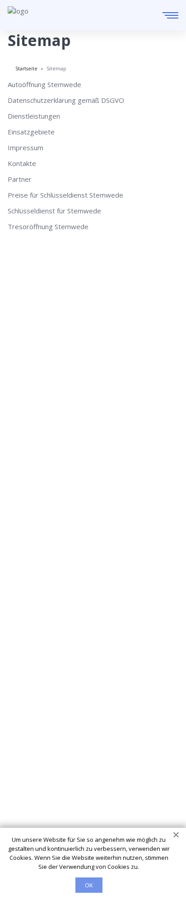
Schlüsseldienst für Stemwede (54, 210)
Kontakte (22, 163)
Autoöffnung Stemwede (44, 84)
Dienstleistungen (34, 115)
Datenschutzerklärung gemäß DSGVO (66, 100)
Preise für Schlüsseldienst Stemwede (65, 194)
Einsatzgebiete (31, 131)
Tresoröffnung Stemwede (48, 226)
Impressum (25, 147)
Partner (20, 179)
